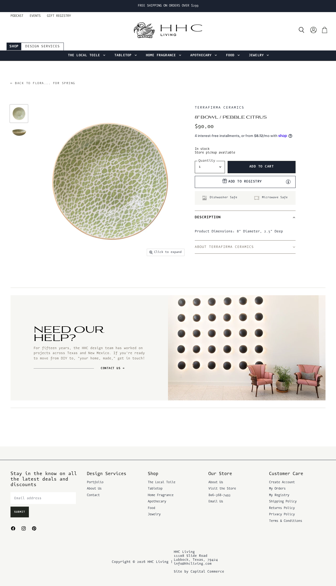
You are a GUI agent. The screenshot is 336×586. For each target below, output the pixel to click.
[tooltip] (288, 182)
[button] (245, 217)
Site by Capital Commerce (199, 571)
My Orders (277, 488)
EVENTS (35, 16)
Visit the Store (222, 488)
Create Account (282, 482)
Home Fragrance (162, 55)
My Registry (279, 495)
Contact (93, 495)
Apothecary (202, 55)
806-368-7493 (219, 495)
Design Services (42, 46)
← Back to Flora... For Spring (42, 83)
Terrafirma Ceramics (219, 107)
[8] (19, 114)
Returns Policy (282, 508)
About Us (94, 488)
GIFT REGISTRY (59, 16)
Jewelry (257, 55)
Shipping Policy (283, 501)
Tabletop (124, 55)
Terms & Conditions (285, 521)
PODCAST (16, 16)
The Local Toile (85, 55)
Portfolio (95, 482)
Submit (19, 512)
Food (231, 55)
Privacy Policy (282, 514)
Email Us (215, 501)
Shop (14, 46)
